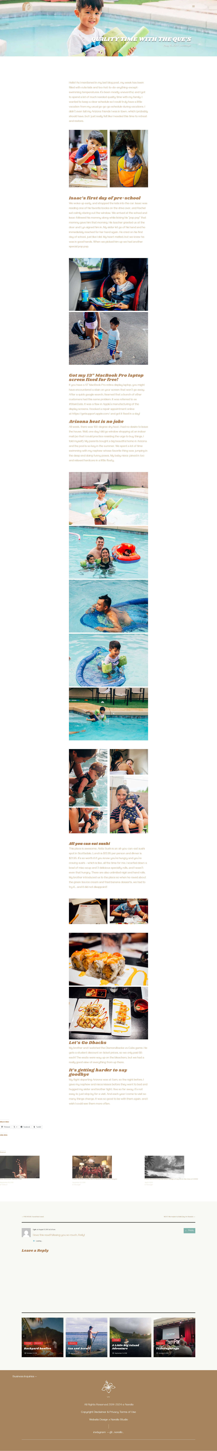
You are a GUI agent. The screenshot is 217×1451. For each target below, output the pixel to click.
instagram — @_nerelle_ (108, 1432)
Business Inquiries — (25, 1377)
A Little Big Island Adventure (81, 1346)
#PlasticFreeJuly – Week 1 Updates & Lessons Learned (170, 1345)
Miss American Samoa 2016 (11, 1179)
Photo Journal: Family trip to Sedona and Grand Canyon (94, 1179)
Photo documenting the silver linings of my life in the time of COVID (171, 1179)
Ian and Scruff (35, 1348)
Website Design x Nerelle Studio (108, 1420)
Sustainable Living (172, 1337)
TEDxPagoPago (123, 1348)
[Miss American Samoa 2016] (35, 1167)
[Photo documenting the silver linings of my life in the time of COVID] (180, 1167)
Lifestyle (186, 45)
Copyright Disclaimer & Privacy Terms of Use (108, 1412)
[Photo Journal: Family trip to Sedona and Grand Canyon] (107, 1167)
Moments (29, 1343)
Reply (191, 1230)
